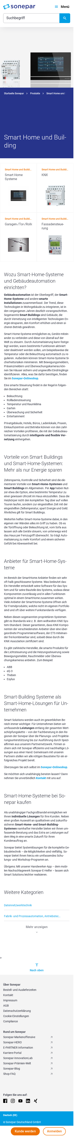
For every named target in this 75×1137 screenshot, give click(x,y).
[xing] (36, 1101)
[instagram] (13, 1101)
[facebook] (5, 1101)
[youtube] (20, 1101)
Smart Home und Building (60, 93)
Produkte (35, 93)
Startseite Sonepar (14, 93)
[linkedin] (28, 1101)
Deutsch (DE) (10, 1115)
